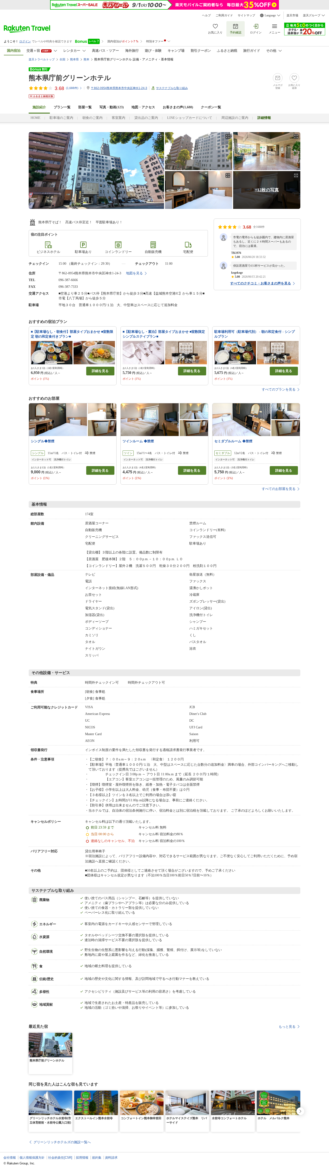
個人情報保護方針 (32, 1157)
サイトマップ (246, 15)
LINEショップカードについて (189, 118)
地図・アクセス (143, 107)
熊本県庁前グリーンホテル (70, 78)
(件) (72, 88)
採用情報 (82, 1157)
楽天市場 (292, 15)
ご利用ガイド (224, 15)
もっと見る (287, 1026)
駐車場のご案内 (61, 118)
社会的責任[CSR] (60, 1157)
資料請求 (111, 1157)
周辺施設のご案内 (234, 118)
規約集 (96, 1157)
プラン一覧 (62, 107)
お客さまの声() (178, 107)
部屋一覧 (85, 107)
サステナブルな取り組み (172, 88)
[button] (69, 1036)
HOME (35, 118)
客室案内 (118, 118)
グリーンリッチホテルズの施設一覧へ (62, 1142)
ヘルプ (206, 15)
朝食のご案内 (92, 118)
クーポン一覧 (211, 107)
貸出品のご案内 (146, 118)
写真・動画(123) (111, 107)
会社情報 (9, 1157)
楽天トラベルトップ (42, 59)
